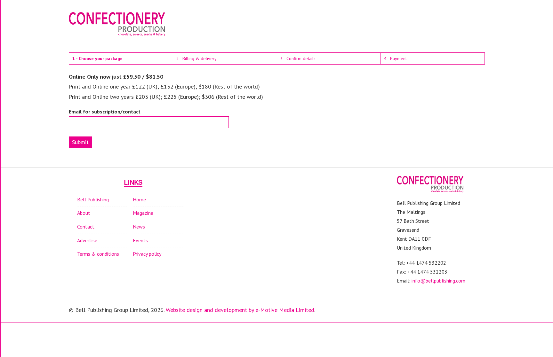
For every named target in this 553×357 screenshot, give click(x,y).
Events (140, 240)
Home (139, 199)
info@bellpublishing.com (438, 280)
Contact (85, 226)
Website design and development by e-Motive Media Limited (240, 310)
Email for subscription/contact (104, 112)
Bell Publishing (93, 199)
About (83, 213)
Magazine (143, 213)
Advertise (87, 240)
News (139, 226)
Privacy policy (147, 254)
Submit (80, 142)
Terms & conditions (98, 254)
